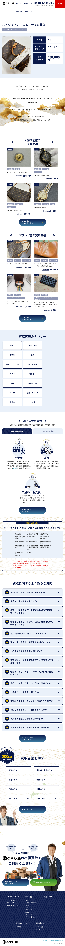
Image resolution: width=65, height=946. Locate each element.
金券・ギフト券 (33, 393)
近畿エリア (13, 789)
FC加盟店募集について (57, 940)
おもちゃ (32, 374)
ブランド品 (14, 30)
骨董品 (12, 402)
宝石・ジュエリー (12, 364)
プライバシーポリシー (41, 929)
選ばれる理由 (10, 903)
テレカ (12, 393)
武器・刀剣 (32, 383)
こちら (15, 468)
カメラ (12, 374)
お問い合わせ (59, 4)
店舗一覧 (18, 4)
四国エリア (13, 798)
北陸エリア (40, 779)
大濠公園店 (6, 30)
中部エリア (13, 779)
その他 (32, 402)
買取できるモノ (28, 4)
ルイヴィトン (22, 30)
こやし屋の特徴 (11, 900)
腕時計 (12, 355)
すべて (12, 345)
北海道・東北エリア (44, 770)
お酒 (32, 355)
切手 (12, 383)
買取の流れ (19, 11)
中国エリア (40, 789)
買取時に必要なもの (12, 905)
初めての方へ (11, 897)
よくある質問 (28, 11)
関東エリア (13, 770)
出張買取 (19, 927)
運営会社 (45, 940)
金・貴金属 (32, 364)
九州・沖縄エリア (43, 798)
